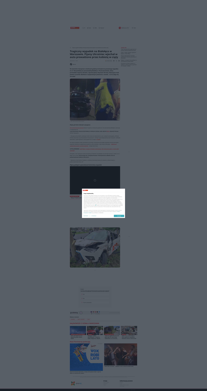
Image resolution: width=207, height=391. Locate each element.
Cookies (90, 212)
